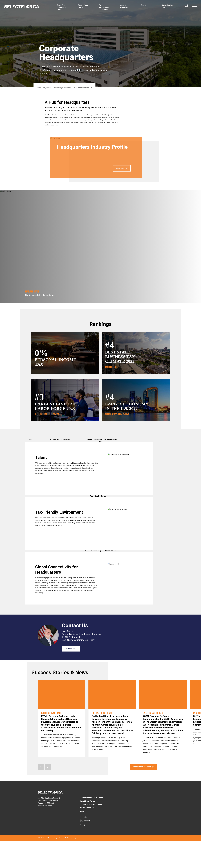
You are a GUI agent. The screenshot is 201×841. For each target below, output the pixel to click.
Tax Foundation (111, 367)
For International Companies (91, 804)
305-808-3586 (46, 806)
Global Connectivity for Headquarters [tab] (103, 439)
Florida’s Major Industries (62, 88)
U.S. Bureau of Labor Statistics (48, 414)
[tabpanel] (61, 468)
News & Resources (87, 808)
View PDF (120, 168)
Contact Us (69, 649)
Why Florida (47, 88)
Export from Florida (87, 801)
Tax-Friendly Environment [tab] (59, 439)
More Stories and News (142, 767)
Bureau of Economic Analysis (117, 414)
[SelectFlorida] (21, 6)
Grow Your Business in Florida (91, 798)
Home (39, 88)
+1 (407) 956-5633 (71, 637)
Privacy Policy (71, 838)
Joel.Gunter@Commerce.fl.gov (78, 640)
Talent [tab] (29, 439)
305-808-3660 (49, 803)
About (82, 811)
